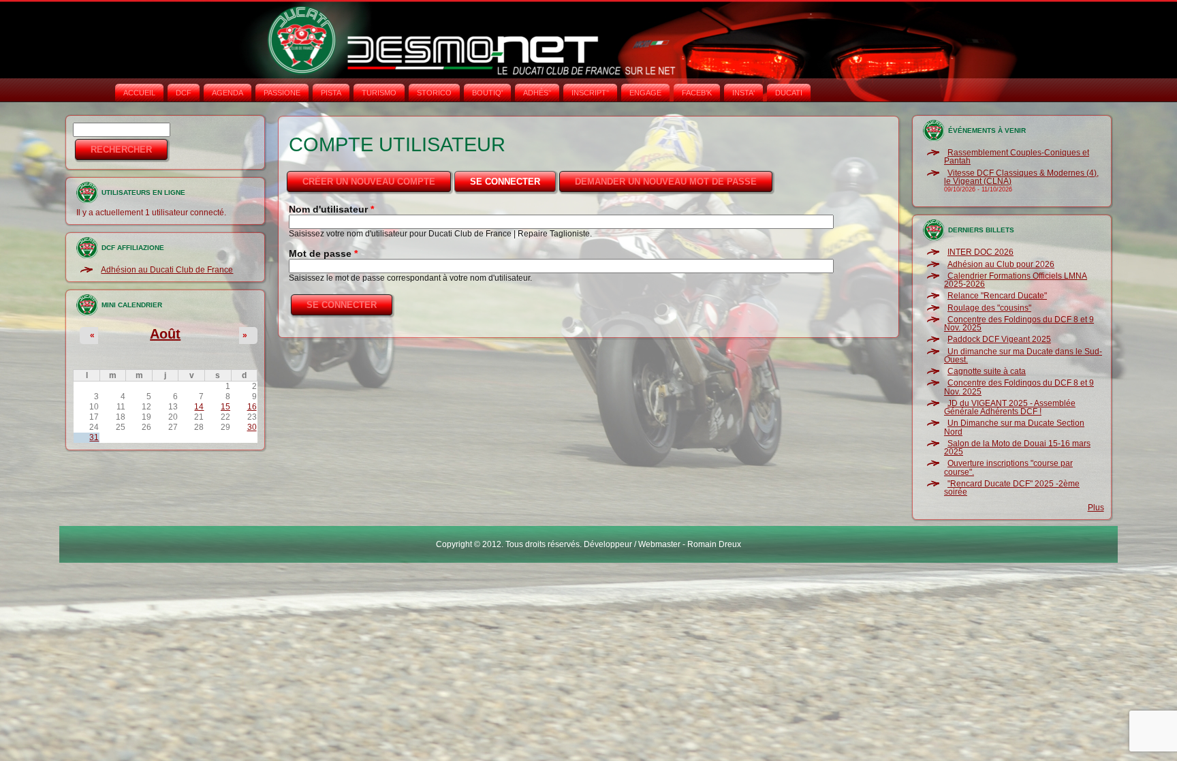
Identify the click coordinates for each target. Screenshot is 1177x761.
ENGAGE (645, 93)
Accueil (139, 93)
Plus (1096, 507)
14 (199, 406)
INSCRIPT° (590, 93)
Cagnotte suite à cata (986, 371)
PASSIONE (282, 93)
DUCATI (788, 93)
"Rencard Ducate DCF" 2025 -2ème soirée (1012, 488)
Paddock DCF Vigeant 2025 (999, 339)
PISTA (331, 93)
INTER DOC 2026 (980, 252)
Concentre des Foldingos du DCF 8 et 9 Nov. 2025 (1019, 323)
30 (252, 427)
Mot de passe (323, 253)
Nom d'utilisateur (331, 209)
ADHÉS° (537, 93)
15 (225, 406)
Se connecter (514, 181)
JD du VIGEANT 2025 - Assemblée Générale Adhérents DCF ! (1010, 407)
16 (252, 406)
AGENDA (227, 93)
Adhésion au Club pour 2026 (1000, 264)
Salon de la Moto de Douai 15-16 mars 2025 (1017, 447)
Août (165, 333)
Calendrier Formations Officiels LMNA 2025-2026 (1015, 280)
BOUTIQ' (487, 93)
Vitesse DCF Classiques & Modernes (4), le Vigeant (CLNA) (1021, 177)
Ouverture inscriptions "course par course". (1008, 467)
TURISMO (379, 93)
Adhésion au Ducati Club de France (167, 270)
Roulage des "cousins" (989, 308)
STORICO (434, 93)
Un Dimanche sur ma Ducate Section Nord (1014, 427)
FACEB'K (697, 93)
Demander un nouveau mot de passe (666, 181)
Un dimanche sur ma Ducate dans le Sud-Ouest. (1023, 355)
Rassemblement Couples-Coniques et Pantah (1016, 157)
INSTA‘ (743, 93)
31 (94, 437)
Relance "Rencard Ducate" (997, 295)
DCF (183, 93)
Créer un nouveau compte (368, 181)
